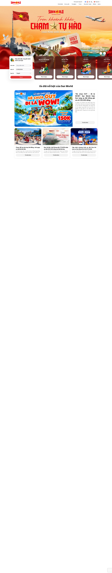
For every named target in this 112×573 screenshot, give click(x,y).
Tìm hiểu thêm (85, 122)
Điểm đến (12, 65)
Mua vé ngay (44, 76)
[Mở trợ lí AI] (109, 64)
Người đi (12, 73)
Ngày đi (12, 69)
